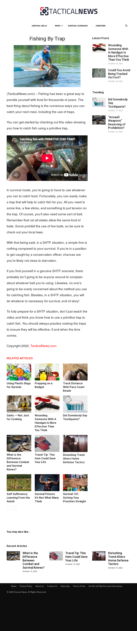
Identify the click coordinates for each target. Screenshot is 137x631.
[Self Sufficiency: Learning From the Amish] (19, 482)
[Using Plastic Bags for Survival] (19, 372)
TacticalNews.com (43, 345)
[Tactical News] (68, 11)
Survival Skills (39, 25)
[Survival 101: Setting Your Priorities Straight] (75, 482)
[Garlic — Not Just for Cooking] (19, 403)
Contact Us (52, 586)
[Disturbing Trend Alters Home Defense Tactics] (75, 443)
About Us (39, 586)
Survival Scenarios (78, 25)
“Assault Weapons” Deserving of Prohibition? (116, 122)
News (57, 25)
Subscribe (100, 25)
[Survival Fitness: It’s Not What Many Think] (47, 482)
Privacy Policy (26, 586)
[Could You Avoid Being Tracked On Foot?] (99, 73)
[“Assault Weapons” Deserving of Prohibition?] (99, 120)
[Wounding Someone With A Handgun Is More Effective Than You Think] (47, 403)
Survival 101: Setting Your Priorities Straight (74, 497)
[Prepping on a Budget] (47, 372)
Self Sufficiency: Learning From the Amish (18, 497)
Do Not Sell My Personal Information (105, 586)
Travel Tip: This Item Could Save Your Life (45, 458)
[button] (126, 25)
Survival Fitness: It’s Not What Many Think (47, 497)
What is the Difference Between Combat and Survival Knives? (18, 462)
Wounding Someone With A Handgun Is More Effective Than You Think (45, 423)
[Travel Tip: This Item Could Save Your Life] (47, 443)
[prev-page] (9, 508)
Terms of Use (79, 586)
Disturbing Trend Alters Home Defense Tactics (74, 458)
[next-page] (14, 508)
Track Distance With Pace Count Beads (74, 387)
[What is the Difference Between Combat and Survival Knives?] (19, 443)
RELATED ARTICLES (20, 358)
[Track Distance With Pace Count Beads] (75, 372)
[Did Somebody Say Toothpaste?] (75, 403)
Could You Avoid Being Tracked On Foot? (119, 73)
